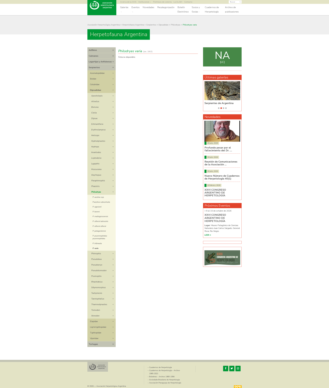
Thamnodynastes (99, 304)
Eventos (135, 7)
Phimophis (96, 253)
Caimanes (93, 56)
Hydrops (95, 146)
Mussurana (96, 169)
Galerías (124, 7)
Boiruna (94, 107)
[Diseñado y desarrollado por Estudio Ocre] (238, 386)
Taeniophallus (97, 298)
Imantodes (96, 152)
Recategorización (165, 7)
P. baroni (96, 211)
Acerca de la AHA (128, 2)
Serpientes (94, 67)
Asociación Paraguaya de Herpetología (165, 383)
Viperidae (94, 338)
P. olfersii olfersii (99, 226)
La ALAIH (178, 2)
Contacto (188, 2)
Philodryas (96, 192)
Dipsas (94, 118)
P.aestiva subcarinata (101, 202)
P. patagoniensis (99, 231)
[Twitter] (231, 368)
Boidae (93, 78)
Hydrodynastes (98, 141)
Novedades (148, 7)
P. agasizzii (97, 206)
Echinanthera (97, 124)
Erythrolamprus (98, 129)
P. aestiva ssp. (98, 197)
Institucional (144, 2)
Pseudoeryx (96, 264)
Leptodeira (96, 158)
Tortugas (93, 344)
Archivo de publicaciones (232, 9)
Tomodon (95, 310)
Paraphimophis (98, 180)
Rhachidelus (97, 281)
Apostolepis (97, 95)
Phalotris (95, 186)
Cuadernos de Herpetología (212, 9)
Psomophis (96, 276)
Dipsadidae (95, 90)
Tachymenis (96, 293)
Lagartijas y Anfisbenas (100, 61)
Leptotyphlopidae (98, 327)
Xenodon (95, 315)
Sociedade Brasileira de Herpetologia (164, 379)
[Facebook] (225, 368)
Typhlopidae (95, 332)
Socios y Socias (196, 9)
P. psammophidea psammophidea (100, 237)
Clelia (94, 112)
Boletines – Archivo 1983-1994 (162, 376)
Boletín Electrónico (183, 9)
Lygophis (95, 163)
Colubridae (94, 84)
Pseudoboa (96, 259)
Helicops (95, 135)
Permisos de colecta (162, 2)
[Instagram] (238, 368)
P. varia (95, 248)
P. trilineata (97, 243)
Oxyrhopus (96, 175)
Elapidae (94, 321)
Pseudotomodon (99, 270)
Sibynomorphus (98, 287)
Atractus (95, 101)
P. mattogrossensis (100, 216)
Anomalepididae (97, 73)
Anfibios (93, 50)
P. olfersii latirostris (100, 221)
